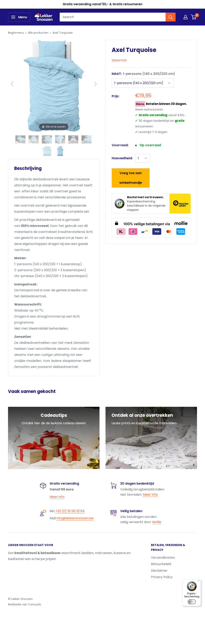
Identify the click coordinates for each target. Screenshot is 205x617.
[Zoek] (171, 17)
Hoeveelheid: (122, 158)
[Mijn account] (186, 17)
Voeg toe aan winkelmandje (130, 178)
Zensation (119, 60)
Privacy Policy (162, 577)
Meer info (57, 496)
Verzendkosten (163, 557)
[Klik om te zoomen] (53, 85)
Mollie (156, 522)
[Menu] (198, 581)
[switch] (192, 601)
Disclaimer (159, 570)
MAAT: (143, 73)
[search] (113, 17)
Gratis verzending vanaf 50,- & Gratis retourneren (102, 4)
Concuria (34, 604)
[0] (193, 17)
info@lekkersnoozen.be (75, 518)
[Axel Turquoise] (20, 139)
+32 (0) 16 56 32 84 (70, 511)
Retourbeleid (161, 564)
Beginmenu (16, 33)
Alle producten (38, 33)
